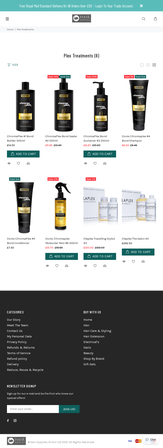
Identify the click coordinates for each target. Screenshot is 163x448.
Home (10, 29)
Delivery (12, 364)
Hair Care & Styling (97, 331)
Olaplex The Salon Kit (135, 238)
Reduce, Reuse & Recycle (25, 370)
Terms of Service (18, 353)
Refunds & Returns (21, 347)
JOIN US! (69, 409)
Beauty (88, 353)
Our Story (13, 320)
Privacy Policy (16, 342)
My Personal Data (19, 336)
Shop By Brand (93, 359)
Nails (87, 347)
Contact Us (14, 331)
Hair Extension (93, 336)
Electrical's (91, 342)
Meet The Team (17, 325)
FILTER (15, 64)
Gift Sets (89, 364)
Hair (86, 325)
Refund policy (17, 359)
